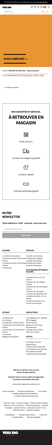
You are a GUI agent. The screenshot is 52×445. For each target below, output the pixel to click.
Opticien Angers (22, 403)
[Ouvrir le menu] (49, 7)
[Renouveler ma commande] (41, 6)
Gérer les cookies (32, 332)
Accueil (4, 70)
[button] (45, 6)
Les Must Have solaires (11, 256)
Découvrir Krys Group (34, 325)
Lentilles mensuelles (34, 261)
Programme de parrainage (36, 354)
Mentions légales (33, 417)
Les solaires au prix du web (36, 349)
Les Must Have (8, 318)
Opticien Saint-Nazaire (39, 403)
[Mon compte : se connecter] (38, 6)
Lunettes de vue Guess (35, 291)
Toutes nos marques (34, 303)
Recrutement (31, 327)
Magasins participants (10, 337)
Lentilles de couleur (34, 263)
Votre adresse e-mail (24, 223)
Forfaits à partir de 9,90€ (35, 347)
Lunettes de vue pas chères (13, 323)
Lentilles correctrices (34, 256)
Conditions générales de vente (26, 396)
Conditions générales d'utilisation (25, 394)
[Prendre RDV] (32, 6)
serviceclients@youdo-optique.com (26, 384)
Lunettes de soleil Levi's (35, 301)
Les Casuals (6, 320)
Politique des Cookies (34, 330)
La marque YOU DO (33, 342)
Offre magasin (31, 320)
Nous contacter (9, 391)
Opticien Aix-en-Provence (14, 405)
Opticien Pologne (33, 410)
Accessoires (6, 268)
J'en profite (43, 2)
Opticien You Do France (37, 408)
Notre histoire (31, 323)
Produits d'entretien (34, 265)
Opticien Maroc (19, 410)
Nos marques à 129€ (34, 351)
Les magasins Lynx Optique (36, 318)
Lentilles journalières (34, 258)
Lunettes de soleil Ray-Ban (36, 294)
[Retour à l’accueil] (26, 433)
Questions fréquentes (26, 391)
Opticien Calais (9, 403)
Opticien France (20, 408)
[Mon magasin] (35, 6)
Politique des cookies (27, 415)
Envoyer (26, 235)
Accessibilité (10, 415)
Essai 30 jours (31, 344)
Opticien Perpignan (32, 405)
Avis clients (42, 391)
